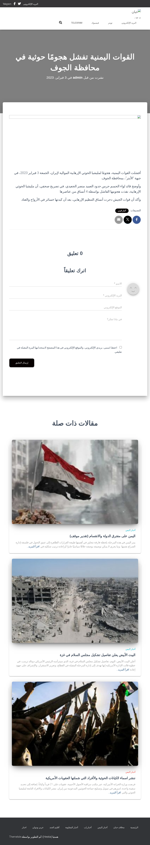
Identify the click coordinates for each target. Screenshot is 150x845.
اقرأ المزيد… (33, 546)
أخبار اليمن (122, 211)
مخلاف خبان (118, 827)
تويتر (19, 4)
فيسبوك (15, 4)
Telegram (7, 4)
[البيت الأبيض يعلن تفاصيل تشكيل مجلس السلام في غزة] (75, 600)
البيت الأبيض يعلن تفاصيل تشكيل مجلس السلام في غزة (97, 655)
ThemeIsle (15, 836)
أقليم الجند (54, 827)
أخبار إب (87, 827)
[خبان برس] (134, 13)
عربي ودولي (38, 827)
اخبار (24, 827)
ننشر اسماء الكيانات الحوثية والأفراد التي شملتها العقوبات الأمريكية (90, 778)
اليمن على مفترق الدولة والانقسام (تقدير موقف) (102, 536)
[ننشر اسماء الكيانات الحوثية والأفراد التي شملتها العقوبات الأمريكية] (75, 723)
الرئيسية (134, 827)
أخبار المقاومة (71, 827)
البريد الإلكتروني (30, 4)
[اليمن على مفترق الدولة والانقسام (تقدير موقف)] (75, 481)
